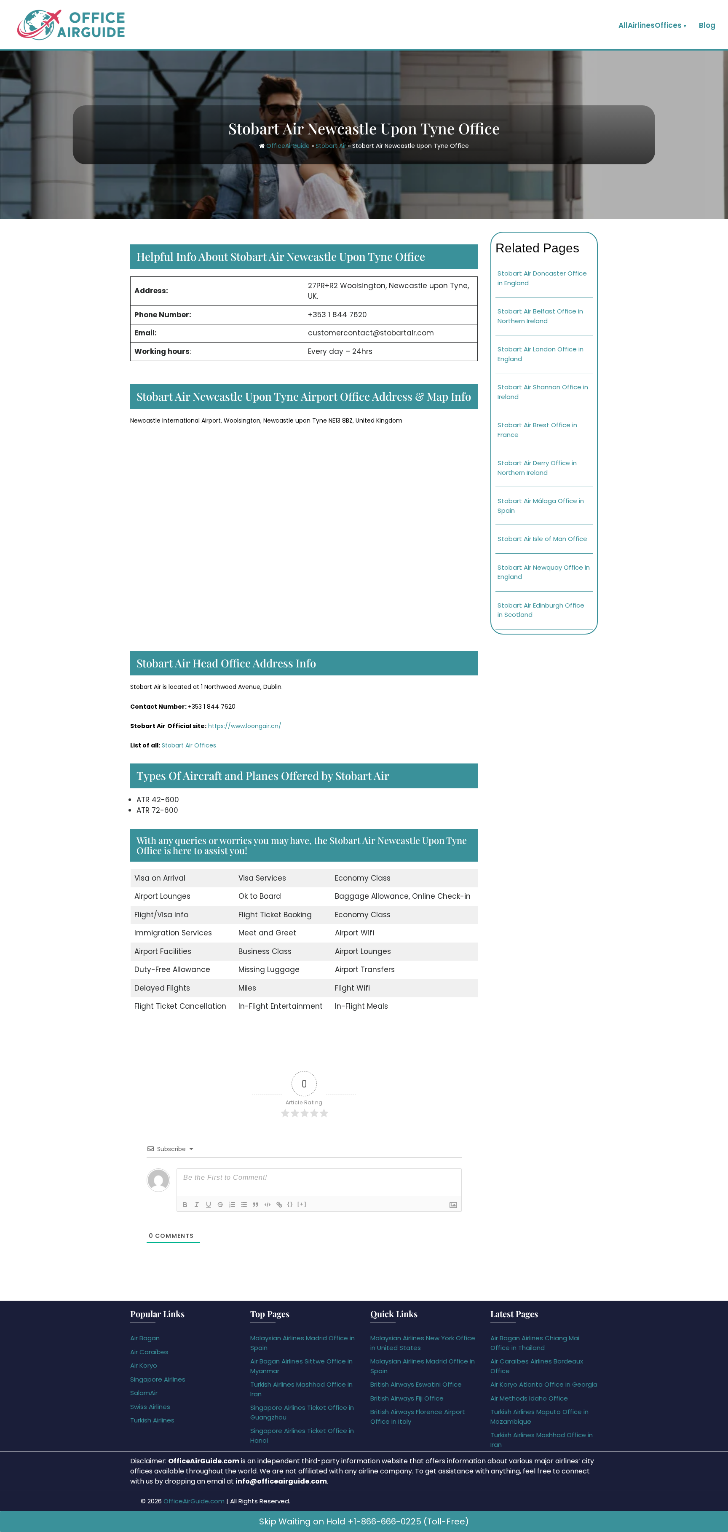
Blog (707, 25)
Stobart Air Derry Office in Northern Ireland (537, 467)
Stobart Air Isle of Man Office (542, 538)
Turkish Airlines (152, 1420)
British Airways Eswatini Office (416, 1384)
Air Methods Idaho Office (529, 1398)
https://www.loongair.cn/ (244, 726)
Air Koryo (143, 1365)
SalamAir (144, 1392)
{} (290, 1204)
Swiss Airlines (150, 1406)
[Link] (279, 1205)
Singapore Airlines (157, 1379)
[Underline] (208, 1205)
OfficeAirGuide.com (194, 1501)
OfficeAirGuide (288, 146)
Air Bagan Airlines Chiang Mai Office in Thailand (534, 1343)
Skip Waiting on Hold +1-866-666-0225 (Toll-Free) (364, 1521)
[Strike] (220, 1205)
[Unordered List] (244, 1205)
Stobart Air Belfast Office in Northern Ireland (540, 316)
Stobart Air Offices (189, 745)
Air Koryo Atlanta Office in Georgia (543, 1384)
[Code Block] (267, 1205)
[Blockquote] (256, 1205)
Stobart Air (331, 146)
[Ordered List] (232, 1205)
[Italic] (197, 1205)
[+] (302, 1204)
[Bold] (185, 1205)
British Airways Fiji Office (407, 1398)
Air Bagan (145, 1338)
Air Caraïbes (149, 1351)
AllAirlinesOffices (650, 25)
